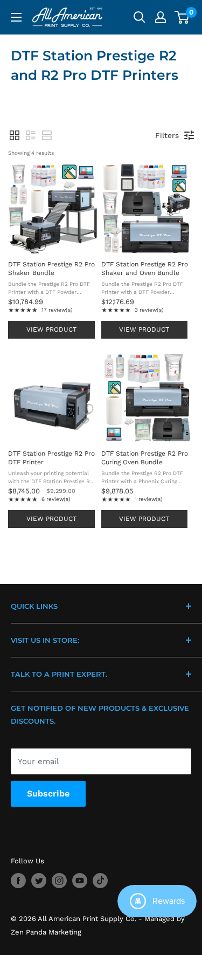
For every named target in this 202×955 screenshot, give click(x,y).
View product (51, 329)
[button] (14, 135)
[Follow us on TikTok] (100, 880)
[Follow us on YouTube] (79, 880)
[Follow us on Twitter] (38, 880)
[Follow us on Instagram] (59, 880)
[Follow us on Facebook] (18, 880)
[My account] (160, 17)
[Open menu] (16, 17)
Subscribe (48, 793)
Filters (167, 135)
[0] (182, 17)
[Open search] (139, 17)
